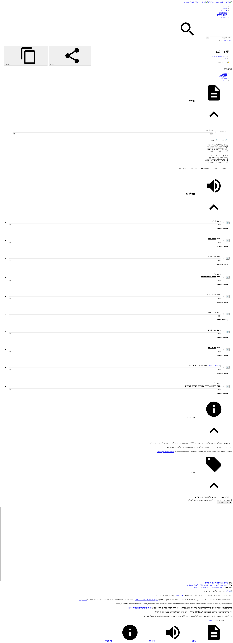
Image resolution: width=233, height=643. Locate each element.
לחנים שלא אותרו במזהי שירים (205, 497)
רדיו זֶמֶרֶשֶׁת (223, 13)
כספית (209, 620)
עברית (223, 168)
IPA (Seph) (182, 168)
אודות (220, 587)
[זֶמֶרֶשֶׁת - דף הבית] (228, 591)
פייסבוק (208, 587)
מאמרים (224, 17)
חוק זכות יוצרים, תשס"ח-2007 (146, 600)
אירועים (224, 10)
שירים (225, 6)
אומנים (224, 8)
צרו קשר (214, 587)
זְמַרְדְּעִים (190, 585)
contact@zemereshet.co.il (165, 452)
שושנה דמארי (211, 295)
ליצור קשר (83, 600)
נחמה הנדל (212, 239)
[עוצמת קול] (215, 132)
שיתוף (52, 64)
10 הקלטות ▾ (222, 132)
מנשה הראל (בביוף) (196, 365)
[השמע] (5, 223)
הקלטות (223, 76)
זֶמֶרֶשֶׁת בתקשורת (198, 587)
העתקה (7, 64)
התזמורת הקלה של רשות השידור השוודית (200, 386)
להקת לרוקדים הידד (208, 277)
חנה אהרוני (212, 256)
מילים (224, 74)
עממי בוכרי (222, 58)
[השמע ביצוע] (9, 132)
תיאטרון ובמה (225, 497)
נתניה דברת (212, 348)
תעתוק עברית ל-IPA (201, 585)
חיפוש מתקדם (222, 15)
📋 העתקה (214, 140)
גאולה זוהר (209, 130)
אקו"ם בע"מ (178, 595)
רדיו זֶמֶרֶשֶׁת (225, 585)
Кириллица (205, 168)
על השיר (224, 78)
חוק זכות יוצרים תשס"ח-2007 (140, 608)
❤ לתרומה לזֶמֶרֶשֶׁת (224, 502)
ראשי (230, 40)
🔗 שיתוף (224, 140)
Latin (215, 168)
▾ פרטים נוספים (222, 228)
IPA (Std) (194, 168)
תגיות (225, 80)
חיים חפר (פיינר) (218, 56)
